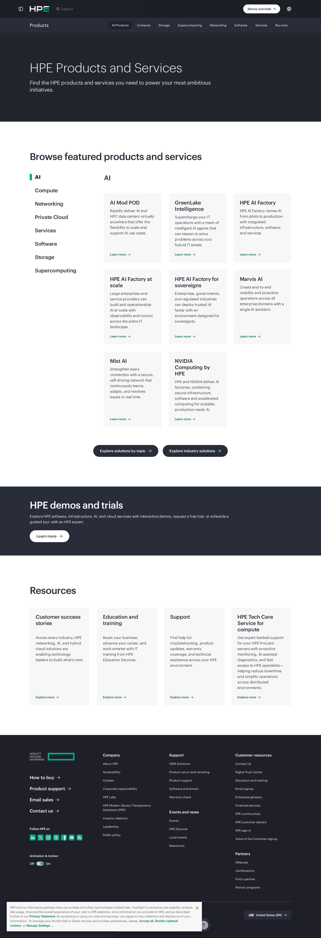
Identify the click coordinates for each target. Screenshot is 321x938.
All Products (120, 25)
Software (240, 25)
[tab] (61, 177)
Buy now (281, 25)
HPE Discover (178, 829)
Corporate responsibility (120, 789)
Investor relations (115, 818)
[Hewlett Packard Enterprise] (39, 9)
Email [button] (41, 799)
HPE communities (247, 814)
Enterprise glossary (248, 797)
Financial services (247, 805)
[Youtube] (72, 837)
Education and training (251, 780)
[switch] (38, 864)
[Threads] (56, 837)
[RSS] (79, 837)
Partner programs (247, 887)
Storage (164, 25)
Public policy (112, 835)
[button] (197, 908)
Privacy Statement (42, 916)
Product (47, 788)
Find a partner (245, 879)
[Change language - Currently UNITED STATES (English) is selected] (289, 8)
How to (42, 777)
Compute (143, 25)
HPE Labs (109, 797)
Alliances (241, 862)
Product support (180, 780)
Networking (218, 25)
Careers (108, 780)
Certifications (244, 871)
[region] (160, 521)
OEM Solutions (179, 764)
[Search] (58, 9)
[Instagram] (48, 837)
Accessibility (111, 772)
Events (174, 820)
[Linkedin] (33, 837)
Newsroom (177, 846)
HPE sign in (243, 830)
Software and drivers (184, 789)
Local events (178, 837)
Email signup (244, 789)
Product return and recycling (189, 772)
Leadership (111, 826)
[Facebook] (64, 837)
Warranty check (180, 797)
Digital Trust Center (248, 772)
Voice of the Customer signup (256, 839)
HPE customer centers (251, 822)
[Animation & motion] (40, 864)
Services (261, 25)
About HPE (110, 764)
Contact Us (243, 764)
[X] (40, 837)
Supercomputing (190, 25)
